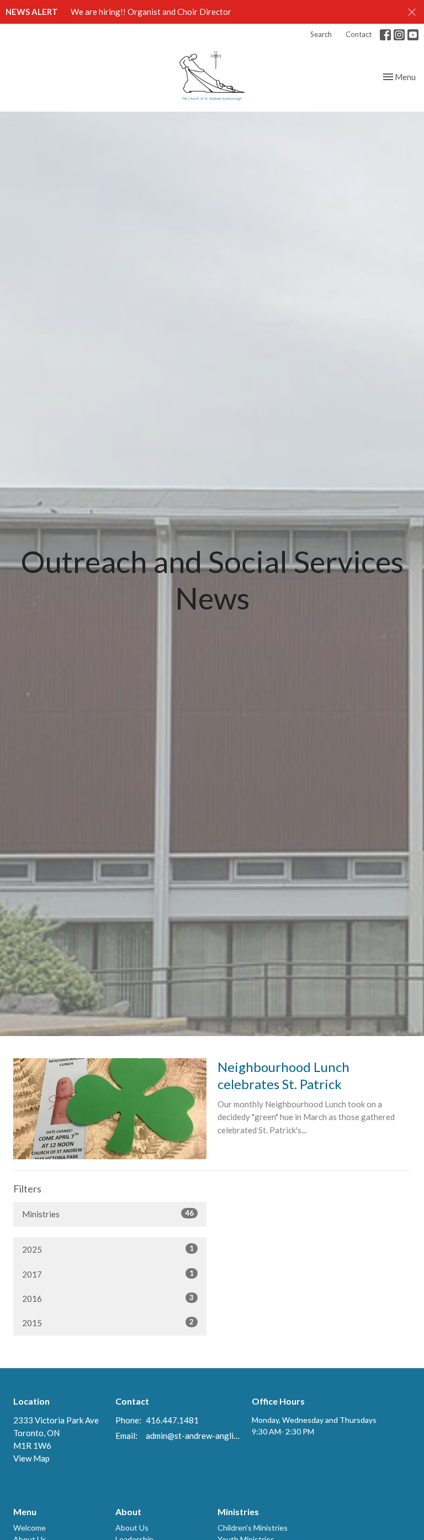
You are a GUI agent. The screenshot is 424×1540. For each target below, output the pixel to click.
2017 (108, 1274)
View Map (31, 1458)
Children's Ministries (253, 1527)
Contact (359, 34)
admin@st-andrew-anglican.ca (193, 1436)
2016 (108, 1298)
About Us (132, 1527)
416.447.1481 (172, 1420)
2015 (108, 1322)
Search (321, 34)
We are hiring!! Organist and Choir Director (151, 12)
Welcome (29, 1527)
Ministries (108, 1213)
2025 (108, 1249)
